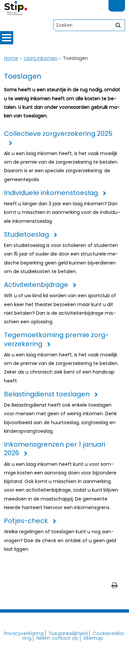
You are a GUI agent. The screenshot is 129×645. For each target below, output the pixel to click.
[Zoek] (118, 25)
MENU (6, 37)
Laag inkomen (41, 58)
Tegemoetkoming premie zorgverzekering (56, 339)
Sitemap (93, 638)
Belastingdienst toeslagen (47, 394)
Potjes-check (26, 520)
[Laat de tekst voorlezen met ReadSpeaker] (121, 3)
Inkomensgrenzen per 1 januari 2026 (54, 449)
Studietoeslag (26, 234)
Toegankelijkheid (68, 633)
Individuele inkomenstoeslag (51, 192)
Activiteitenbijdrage (36, 284)
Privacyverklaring (24, 633)
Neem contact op (57, 638)
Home (11, 58)
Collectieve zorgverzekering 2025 (58, 133)
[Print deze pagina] (114, 586)
